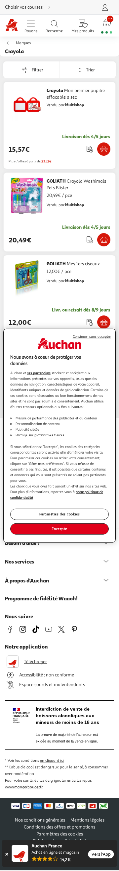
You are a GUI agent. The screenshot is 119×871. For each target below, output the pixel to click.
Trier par (64, 69)
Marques (23, 43)
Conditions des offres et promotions (59, 827)
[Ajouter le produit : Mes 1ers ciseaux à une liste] (90, 322)
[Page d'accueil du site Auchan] (11, 25)
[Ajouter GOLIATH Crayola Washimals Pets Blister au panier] (103, 239)
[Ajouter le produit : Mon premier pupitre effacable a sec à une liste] (90, 149)
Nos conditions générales (40, 820)
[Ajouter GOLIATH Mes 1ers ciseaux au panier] (103, 322)
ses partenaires (39, 372)
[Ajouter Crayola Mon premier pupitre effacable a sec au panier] (103, 149)
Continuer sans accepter (92, 336)
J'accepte (59, 528)
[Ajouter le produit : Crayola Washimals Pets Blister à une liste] (90, 239)
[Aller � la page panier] (107, 26)
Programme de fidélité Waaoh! (41, 598)
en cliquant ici (52, 760)
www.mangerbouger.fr (24, 787)
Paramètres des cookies (59, 514)
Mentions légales (87, 820)
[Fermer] (6, 854)
